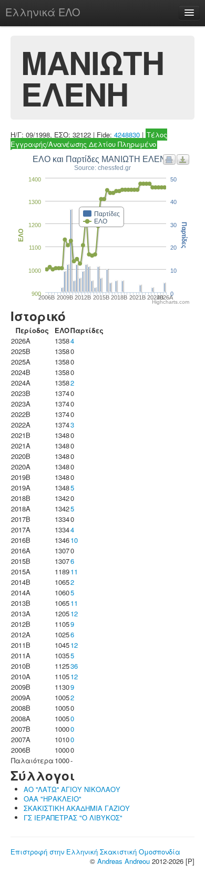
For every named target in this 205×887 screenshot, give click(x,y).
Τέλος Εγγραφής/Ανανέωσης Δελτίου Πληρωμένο (89, 139)
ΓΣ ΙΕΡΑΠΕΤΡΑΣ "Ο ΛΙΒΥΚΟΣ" (73, 817)
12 (74, 613)
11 (74, 571)
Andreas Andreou (123, 861)
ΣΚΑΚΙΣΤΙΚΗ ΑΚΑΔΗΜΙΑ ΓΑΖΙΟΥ (77, 808)
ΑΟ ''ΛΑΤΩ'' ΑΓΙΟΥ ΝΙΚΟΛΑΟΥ (72, 789)
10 (74, 540)
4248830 (127, 135)
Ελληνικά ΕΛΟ (42, 11)
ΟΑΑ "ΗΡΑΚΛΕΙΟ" (52, 799)
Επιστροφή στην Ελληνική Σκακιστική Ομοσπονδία (95, 852)
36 (74, 666)
